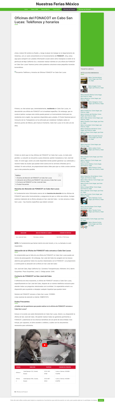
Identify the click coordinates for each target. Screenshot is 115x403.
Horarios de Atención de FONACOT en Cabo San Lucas (34, 178)
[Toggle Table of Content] (59, 175)
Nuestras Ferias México (57, 4)
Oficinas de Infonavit (84, 9)
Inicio (26, 9)
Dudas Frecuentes (23, 184)
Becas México (45, 9)
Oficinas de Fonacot (69, 9)
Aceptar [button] (101, 400)
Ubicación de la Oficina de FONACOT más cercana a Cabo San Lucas (39, 180)
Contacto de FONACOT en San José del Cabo (31, 182)
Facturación (56, 9)
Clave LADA (34, 9)
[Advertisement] (45, 39)
